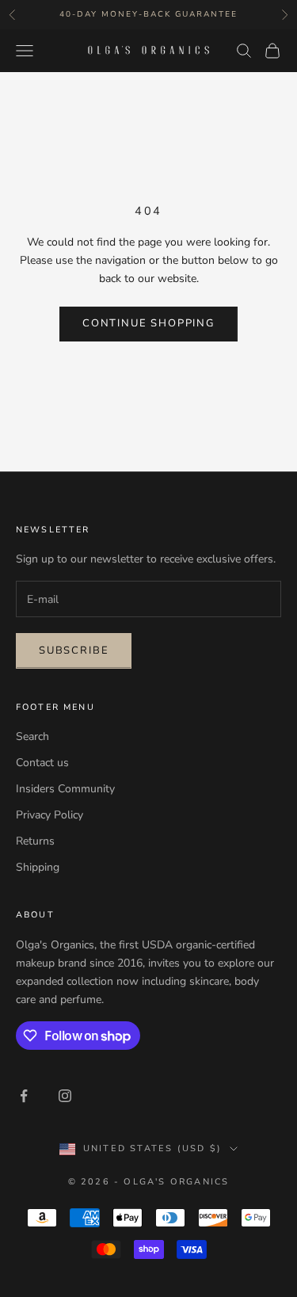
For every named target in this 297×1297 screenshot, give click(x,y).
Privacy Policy (49, 814)
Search (32, 736)
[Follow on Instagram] (65, 1096)
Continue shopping (148, 323)
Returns (35, 841)
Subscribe (74, 650)
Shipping (37, 867)
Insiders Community (65, 788)
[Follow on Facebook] (24, 1096)
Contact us (42, 762)
